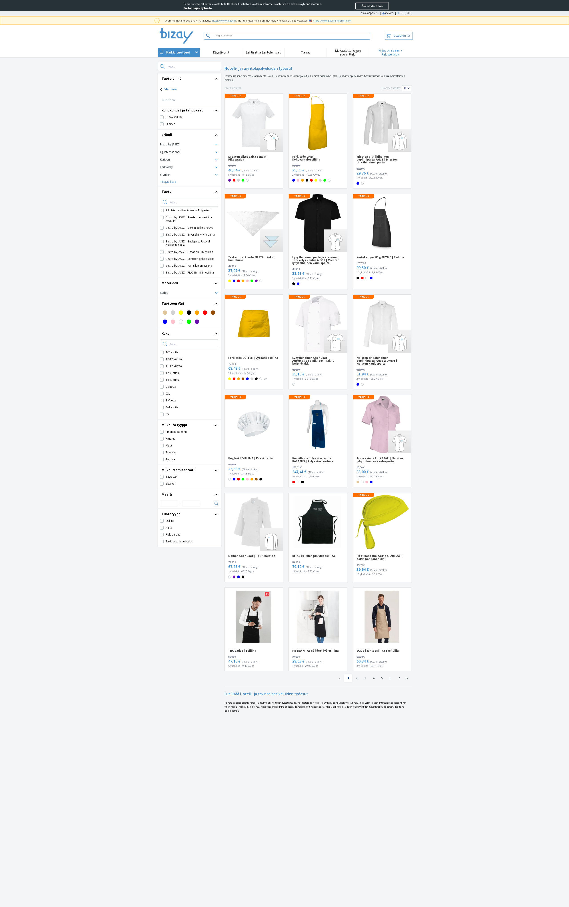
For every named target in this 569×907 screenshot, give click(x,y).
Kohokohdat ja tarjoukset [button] (182, 110)
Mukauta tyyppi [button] (174, 425)
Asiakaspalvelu (370, 13)
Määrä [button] (167, 494)
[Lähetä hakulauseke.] (162, 66)
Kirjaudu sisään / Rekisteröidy (390, 52)
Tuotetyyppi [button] (171, 514)
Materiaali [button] (170, 283)
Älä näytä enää (372, 6)
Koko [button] (166, 333)
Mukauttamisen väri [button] (178, 470)
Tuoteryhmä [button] (172, 78)
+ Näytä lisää (168, 182)
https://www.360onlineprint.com (332, 20)
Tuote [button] (166, 191)
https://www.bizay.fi (224, 20)
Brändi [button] (167, 135)
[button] (189, 144)
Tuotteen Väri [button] (173, 303)
